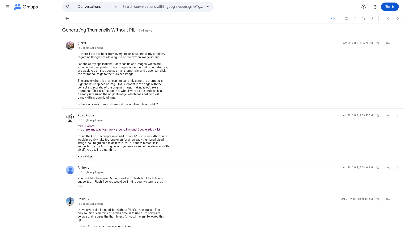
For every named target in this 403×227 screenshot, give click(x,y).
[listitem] (232, 72)
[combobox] (162, 7)
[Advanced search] (207, 7)
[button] (8, 7)
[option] (98, 7)
